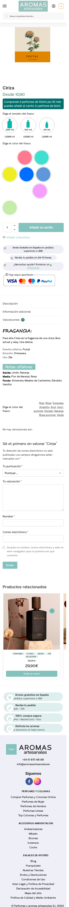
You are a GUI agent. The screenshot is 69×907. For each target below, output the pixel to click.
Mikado (33, 833)
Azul (53, 407)
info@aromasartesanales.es (33, 764)
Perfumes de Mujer (33, 801)
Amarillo (44, 407)
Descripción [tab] (10, 303)
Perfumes (18, 654)
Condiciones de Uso (33, 879)
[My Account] (53, 6)
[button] (61, 6)
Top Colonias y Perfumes (33, 815)
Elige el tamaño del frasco (18, 113)
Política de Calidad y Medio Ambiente (33, 897)
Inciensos (33, 842)
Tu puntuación (12, 466)
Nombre (9, 516)
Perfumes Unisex (33, 810)
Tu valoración (12, 481)
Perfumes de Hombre (33, 806)
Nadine (32, 660)
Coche (33, 847)
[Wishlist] (52, 611)
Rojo (41, 403)
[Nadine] (31, 621)
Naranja (58, 411)
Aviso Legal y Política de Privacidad (33, 884)
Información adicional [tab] (17, 311)
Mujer (41, 654)
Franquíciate (33, 865)
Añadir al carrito (41, 227)
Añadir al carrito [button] (31, 674)
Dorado (48, 411)
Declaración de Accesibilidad (33, 888)
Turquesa (57, 403)
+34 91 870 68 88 (33, 759)
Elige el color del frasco (17, 143)
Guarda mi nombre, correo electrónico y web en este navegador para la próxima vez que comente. (35, 551)
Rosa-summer (47, 415)
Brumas (33, 838)
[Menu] (5, 6)
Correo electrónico (15, 532)
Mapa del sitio (33, 893)
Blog (33, 861)
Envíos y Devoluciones (33, 874)
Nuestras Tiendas (33, 870)
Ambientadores (33, 829)
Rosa (48, 403)
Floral (30, 654)
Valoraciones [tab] (13, 319)
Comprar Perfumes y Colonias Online (33, 797)
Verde (60, 415)
